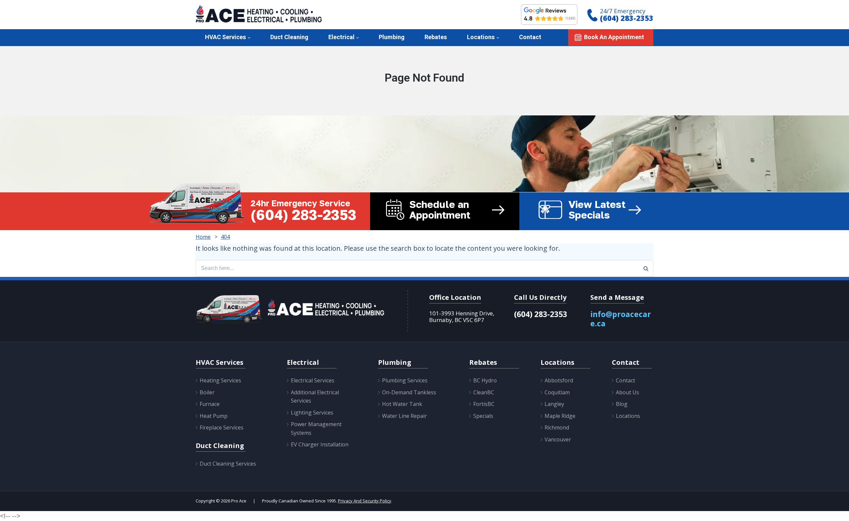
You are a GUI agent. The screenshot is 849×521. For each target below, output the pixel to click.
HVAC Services (225, 37)
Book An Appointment (614, 37)
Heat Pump (214, 416)
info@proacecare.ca (620, 319)
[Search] (645, 268)
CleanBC (483, 392)
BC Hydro (485, 380)
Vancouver (558, 439)
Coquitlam (557, 392)
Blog (621, 404)
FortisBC (483, 404)
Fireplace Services (221, 427)
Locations (481, 37)
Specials (483, 416)
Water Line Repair (404, 416)
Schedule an (439, 209)
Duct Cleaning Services (228, 463)
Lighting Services (312, 412)
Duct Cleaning (289, 37)
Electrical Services (312, 380)
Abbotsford (559, 380)
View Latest (596, 209)
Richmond (557, 427)
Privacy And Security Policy (364, 501)
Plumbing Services (404, 380)
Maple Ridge (560, 416)
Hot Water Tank (402, 404)
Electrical (341, 37)
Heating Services (220, 380)
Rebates (435, 37)
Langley (554, 404)
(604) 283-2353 (626, 18)
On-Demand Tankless (409, 392)
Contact (530, 37)
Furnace (210, 404)
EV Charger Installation (320, 444)
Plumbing (392, 37)
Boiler (207, 392)
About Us (627, 392)
